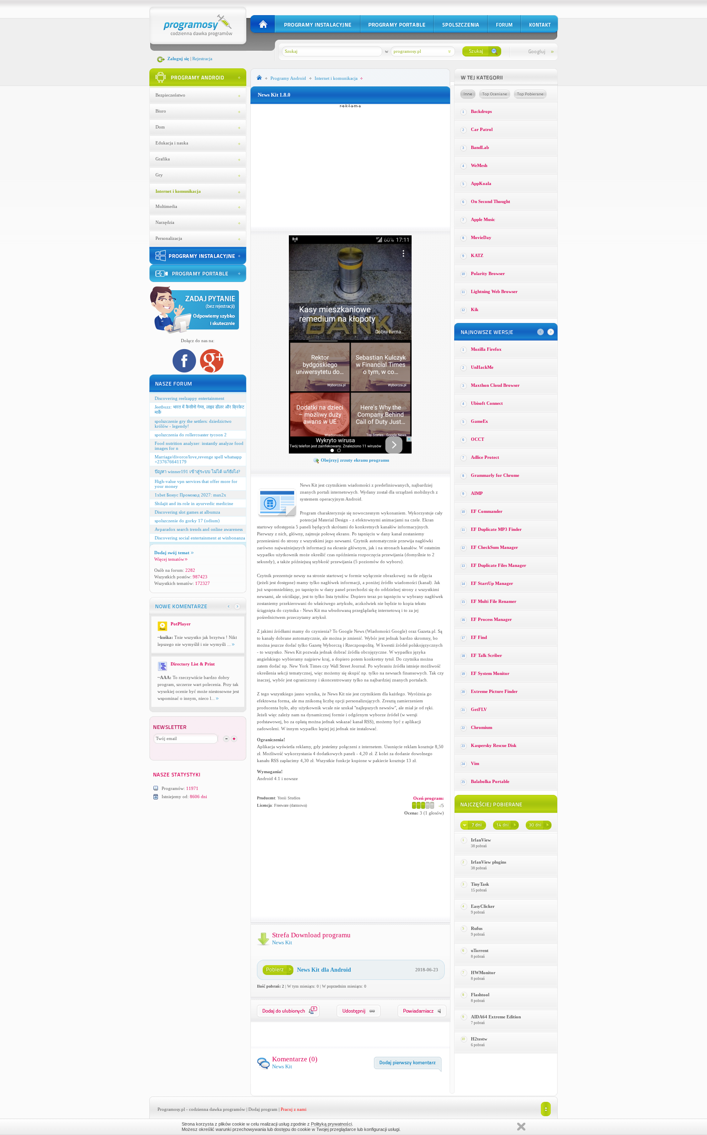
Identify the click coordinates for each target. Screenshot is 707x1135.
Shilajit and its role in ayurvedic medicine (194, 503)
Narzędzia (164, 222)
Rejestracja (202, 58)
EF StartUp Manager (492, 583)
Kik (474, 309)
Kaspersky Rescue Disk (493, 745)
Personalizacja (168, 238)
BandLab (480, 147)
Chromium (481, 727)
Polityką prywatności (331, 1123)
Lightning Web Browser (494, 291)
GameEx (479, 421)
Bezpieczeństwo (170, 95)
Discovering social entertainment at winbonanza (200, 537)
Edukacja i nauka (171, 142)
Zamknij (521, 1126)
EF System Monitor (490, 673)
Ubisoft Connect (487, 403)
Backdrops (481, 111)
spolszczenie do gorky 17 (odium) (187, 520)
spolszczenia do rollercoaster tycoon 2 (191, 434)
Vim (475, 763)
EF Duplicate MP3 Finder (496, 529)
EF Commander (486, 511)
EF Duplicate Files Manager (498, 565)
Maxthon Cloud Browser (495, 385)
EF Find (479, 637)
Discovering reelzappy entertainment (189, 398)
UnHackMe (482, 367)
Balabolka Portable (490, 781)
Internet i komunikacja (178, 191)
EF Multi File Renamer (493, 601)
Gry (159, 174)
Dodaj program (262, 1109)
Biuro (160, 110)
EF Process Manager (491, 619)
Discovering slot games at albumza (187, 512)
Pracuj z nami (293, 1109)
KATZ (477, 255)
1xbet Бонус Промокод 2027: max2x (190, 494)
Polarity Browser (488, 273)
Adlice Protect (485, 457)
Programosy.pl (171, 1109)
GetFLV (479, 709)
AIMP (477, 493)
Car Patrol (482, 129)
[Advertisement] (350, 165)
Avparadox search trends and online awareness (199, 529)
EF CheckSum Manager (494, 547)
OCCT (477, 439)
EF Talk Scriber (486, 655)
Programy (288, 78)
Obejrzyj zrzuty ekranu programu (355, 460)
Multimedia (166, 206)
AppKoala (481, 183)
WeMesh (479, 165)
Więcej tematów (169, 559)
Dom (160, 126)
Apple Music (483, 219)
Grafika (162, 158)
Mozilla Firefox (486, 349)
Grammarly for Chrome (495, 475)
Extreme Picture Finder (494, 691)
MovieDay (481, 237)
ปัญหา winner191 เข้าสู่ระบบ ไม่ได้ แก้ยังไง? (197, 471)
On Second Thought (490, 201)
